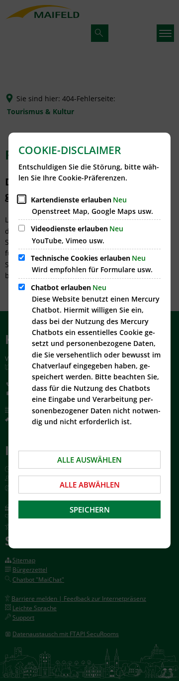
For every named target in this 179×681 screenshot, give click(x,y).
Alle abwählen (90, 485)
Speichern (90, 509)
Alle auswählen (89, 460)
